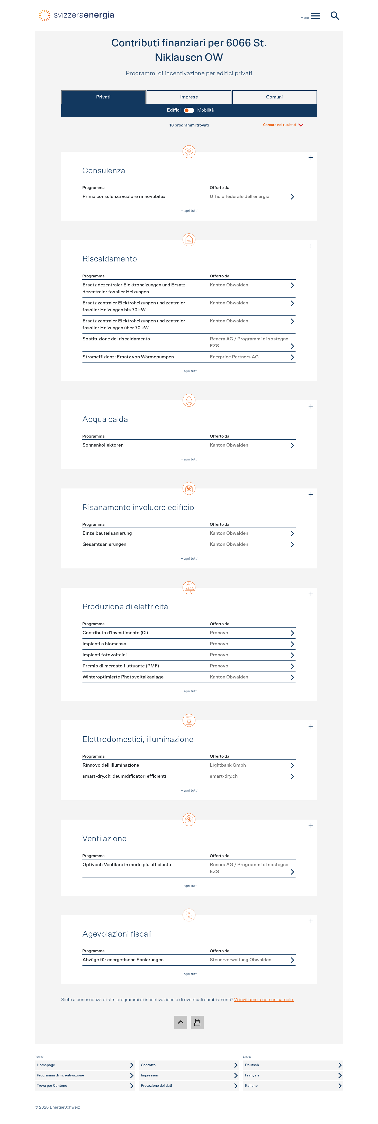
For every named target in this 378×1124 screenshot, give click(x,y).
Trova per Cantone (52, 1085)
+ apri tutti (189, 211)
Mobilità (205, 110)
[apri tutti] (310, 157)
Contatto (148, 1065)
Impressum (150, 1075)
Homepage (46, 1065)
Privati (103, 97)
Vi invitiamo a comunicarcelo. (264, 1000)
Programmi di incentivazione (60, 1075)
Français (252, 1075)
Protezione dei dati (156, 1085)
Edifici (174, 110)
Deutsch (252, 1065)
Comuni (274, 97)
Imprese (189, 97)
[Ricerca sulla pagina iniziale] (335, 15)
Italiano (251, 1085)
